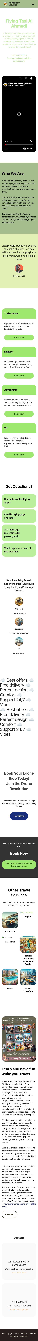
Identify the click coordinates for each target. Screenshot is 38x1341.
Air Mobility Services (14, 4)
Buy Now (9, 1214)
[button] (19, 501)
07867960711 (21, 55)
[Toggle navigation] (33, 4)
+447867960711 (19, 1301)
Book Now (19, 337)
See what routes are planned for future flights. (19, 864)
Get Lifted (19, 816)
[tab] (19, 501)
